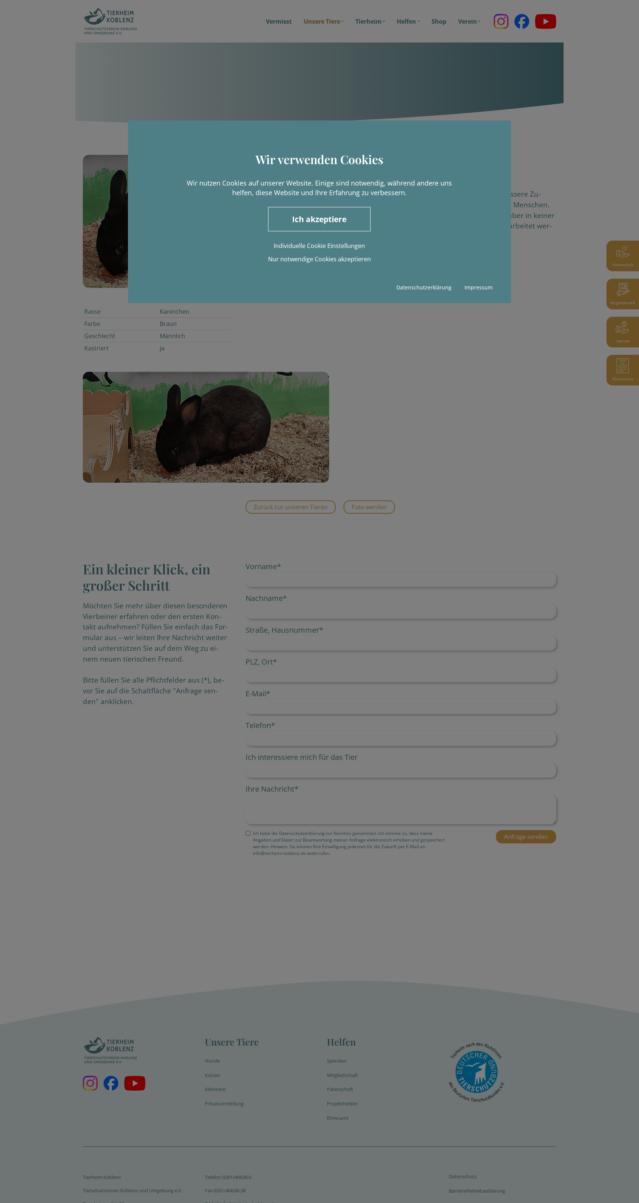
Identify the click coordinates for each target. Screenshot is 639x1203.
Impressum (478, 287)
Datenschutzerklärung (424, 287)
